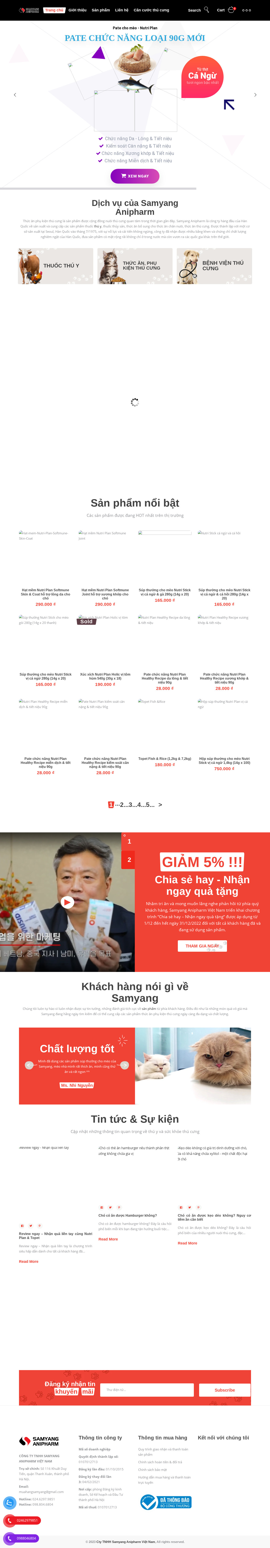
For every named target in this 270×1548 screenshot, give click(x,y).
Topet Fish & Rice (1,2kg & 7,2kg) (164, 759)
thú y (97, 226)
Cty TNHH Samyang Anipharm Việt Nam (125, 1542)
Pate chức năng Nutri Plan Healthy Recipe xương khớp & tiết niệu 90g (224, 678)
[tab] (128, 841)
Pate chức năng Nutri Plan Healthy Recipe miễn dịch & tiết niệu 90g (45, 763)
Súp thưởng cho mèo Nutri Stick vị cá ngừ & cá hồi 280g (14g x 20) (224, 594)
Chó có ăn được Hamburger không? (128, 1215)
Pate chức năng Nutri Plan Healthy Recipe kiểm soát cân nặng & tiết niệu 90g (105, 763)
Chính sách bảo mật (152, 1469)
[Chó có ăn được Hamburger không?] (135, 1174)
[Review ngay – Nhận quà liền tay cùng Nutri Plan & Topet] (55, 1183)
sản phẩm (149, 1008)
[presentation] (30, 1065)
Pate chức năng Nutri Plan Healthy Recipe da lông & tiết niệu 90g (165, 678)
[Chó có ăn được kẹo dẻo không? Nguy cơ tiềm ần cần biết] (214, 1174)
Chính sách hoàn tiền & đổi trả (160, 1462)
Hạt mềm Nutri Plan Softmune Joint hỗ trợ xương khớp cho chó (105, 594)
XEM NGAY (138, 176)
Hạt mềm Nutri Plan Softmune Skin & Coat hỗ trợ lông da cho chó (45, 594)
